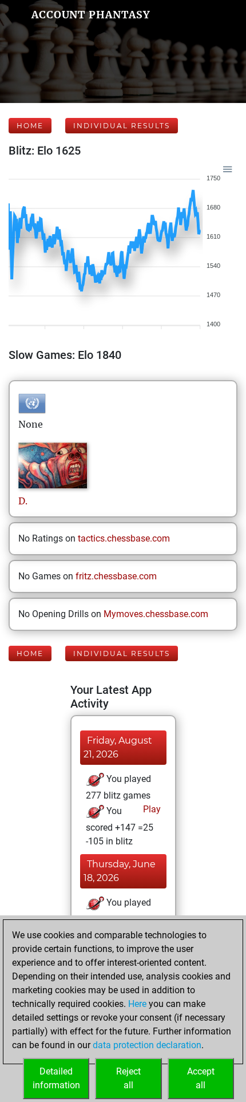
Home (30, 125)
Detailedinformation (56, 1078)
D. (22, 501)
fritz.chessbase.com (116, 576)
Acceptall (201, 1078)
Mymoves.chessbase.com (156, 614)
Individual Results (121, 125)
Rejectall (128, 1078)
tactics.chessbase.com (124, 538)
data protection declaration (147, 1045)
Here (137, 1003)
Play (151, 809)
